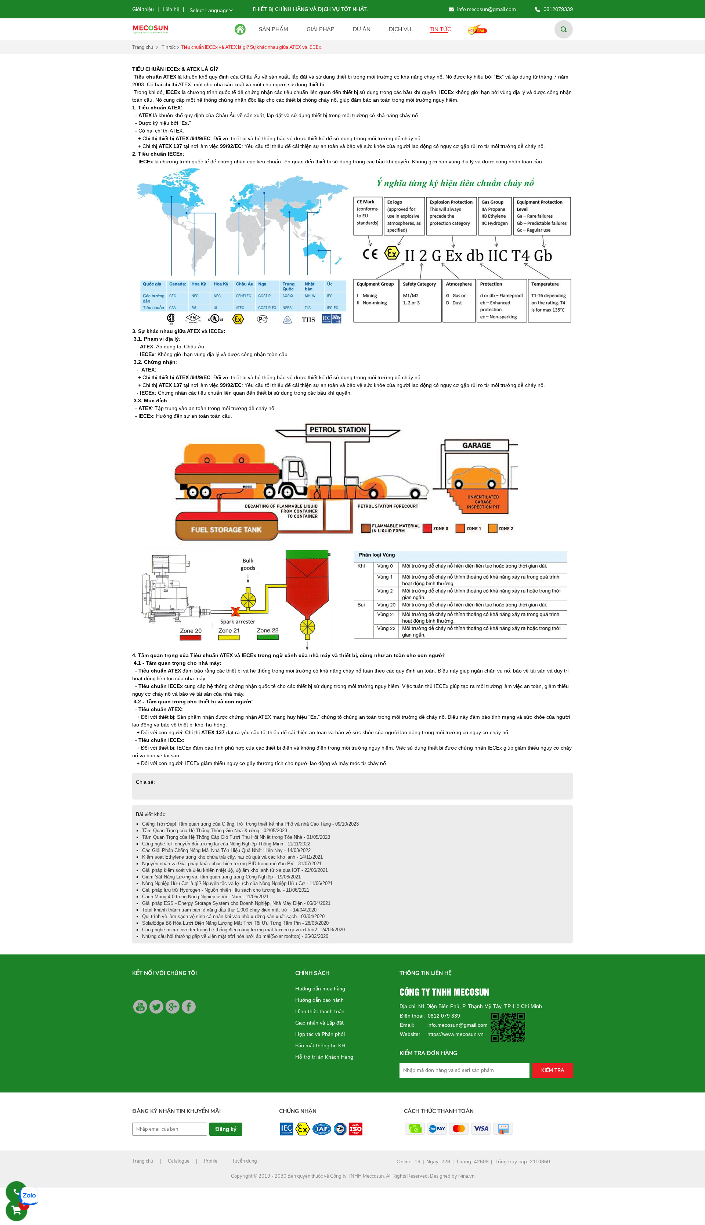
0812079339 (558, 9)
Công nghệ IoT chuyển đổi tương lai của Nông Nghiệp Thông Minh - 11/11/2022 (226, 844)
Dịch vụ (400, 29)
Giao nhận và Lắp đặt (319, 1022)
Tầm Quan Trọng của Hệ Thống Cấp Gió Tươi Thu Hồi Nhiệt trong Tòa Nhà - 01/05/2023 (236, 837)
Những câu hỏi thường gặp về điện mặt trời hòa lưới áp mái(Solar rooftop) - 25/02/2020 (235, 936)
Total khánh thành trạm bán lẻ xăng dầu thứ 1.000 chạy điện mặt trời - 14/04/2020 (229, 910)
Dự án (361, 29)
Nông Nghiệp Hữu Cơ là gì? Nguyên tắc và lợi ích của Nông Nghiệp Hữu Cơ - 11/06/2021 (237, 883)
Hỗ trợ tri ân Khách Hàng (324, 1057)
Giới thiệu (143, 9)
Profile (210, 1161)
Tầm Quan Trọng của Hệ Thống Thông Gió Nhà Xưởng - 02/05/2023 (214, 830)
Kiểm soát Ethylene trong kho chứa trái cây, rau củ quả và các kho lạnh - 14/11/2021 (232, 857)
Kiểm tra (552, 1070)
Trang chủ (142, 47)
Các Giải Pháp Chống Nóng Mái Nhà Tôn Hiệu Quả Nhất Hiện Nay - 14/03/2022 (226, 850)
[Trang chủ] (241, 29)
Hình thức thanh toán (319, 1011)
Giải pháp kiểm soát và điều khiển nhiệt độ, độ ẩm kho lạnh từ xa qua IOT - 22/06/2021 (235, 870)
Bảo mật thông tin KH (320, 1045)
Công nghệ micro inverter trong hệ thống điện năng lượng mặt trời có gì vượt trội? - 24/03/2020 (243, 929)
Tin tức (440, 29)
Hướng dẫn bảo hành (319, 1000)
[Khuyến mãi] (480, 29)
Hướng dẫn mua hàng (320, 988)
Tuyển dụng (244, 1161)
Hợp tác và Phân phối (320, 1034)
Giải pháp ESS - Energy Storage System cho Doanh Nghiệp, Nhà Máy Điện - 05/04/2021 (236, 903)
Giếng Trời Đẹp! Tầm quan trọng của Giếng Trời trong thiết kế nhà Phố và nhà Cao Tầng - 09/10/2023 (250, 824)
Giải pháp (321, 29)
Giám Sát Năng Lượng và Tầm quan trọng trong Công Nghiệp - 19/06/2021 (221, 877)
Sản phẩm (273, 29)
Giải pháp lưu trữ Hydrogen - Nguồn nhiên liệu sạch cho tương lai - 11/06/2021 (225, 890)
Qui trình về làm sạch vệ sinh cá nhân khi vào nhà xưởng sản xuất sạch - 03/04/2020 (233, 916)
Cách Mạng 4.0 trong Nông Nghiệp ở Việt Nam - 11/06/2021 (205, 896)
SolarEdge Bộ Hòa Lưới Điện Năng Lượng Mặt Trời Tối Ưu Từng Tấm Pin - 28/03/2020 (235, 923)
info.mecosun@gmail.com (486, 9)
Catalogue (178, 1161)
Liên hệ (171, 9)
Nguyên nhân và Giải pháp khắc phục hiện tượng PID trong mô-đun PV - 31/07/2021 (232, 863)
